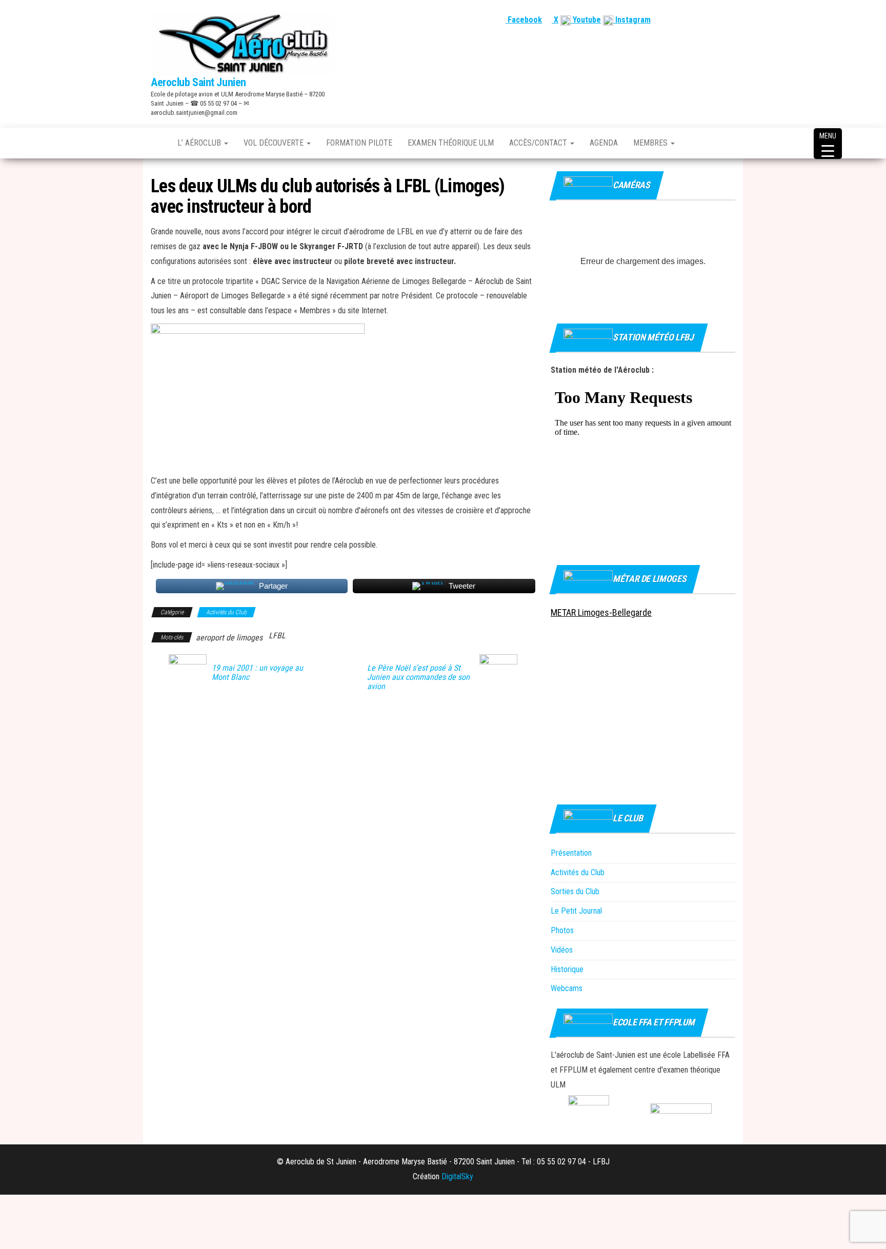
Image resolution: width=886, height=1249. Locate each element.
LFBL (277, 635)
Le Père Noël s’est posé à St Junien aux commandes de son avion (418, 677)
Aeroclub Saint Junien (198, 82)
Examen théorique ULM (451, 143)
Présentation (571, 853)
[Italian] (729, 20)
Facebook (524, 20)
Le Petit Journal (576, 911)
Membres (651, 143)
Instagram (632, 20)
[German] (717, 20)
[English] (692, 20)
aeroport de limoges (229, 637)
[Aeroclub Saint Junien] (156, 143)
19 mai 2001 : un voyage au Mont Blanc (257, 672)
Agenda (604, 143)
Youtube (586, 20)
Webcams (566, 988)
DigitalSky (457, 1176)
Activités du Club (226, 612)
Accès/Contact (539, 143)
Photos (562, 930)
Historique (567, 969)
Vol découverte (275, 143)
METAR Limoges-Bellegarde (601, 612)
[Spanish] (705, 20)
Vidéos (562, 950)
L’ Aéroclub (200, 143)
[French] (680, 20)
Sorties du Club (575, 891)
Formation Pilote (359, 143)
